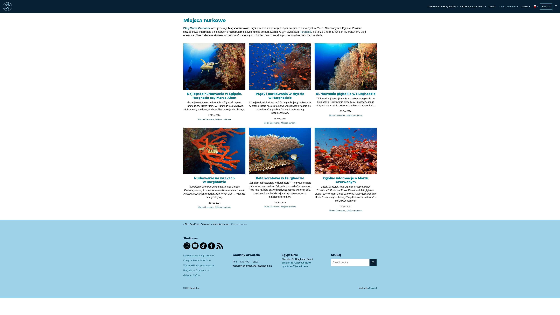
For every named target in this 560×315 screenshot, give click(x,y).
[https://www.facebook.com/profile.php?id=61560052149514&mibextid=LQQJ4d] (211, 246)
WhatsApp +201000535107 (296, 262)
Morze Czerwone (206, 119)
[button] (373, 262)
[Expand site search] (556, 6)
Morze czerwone (507, 6)
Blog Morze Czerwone (194, 270)
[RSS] (219, 246)
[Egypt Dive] (7, 6)
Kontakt (546, 6)
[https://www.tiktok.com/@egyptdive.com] (203, 246)
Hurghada (305, 31)
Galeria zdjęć (190, 275)
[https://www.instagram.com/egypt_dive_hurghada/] (187, 246)
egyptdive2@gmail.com (295, 266)
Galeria (524, 6)
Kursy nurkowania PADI (472, 6)
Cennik (492, 6)
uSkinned (372, 288)
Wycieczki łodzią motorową (197, 265)
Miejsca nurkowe (223, 119)
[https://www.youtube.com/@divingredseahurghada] (195, 246)
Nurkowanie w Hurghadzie (441, 6)
